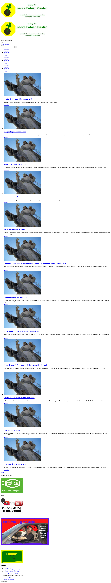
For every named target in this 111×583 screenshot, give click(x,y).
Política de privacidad (9, 579)
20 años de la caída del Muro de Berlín (18, 99)
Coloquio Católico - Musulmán (15, 297)
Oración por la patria (12, 430)
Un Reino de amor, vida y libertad (12, 571)
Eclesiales (6, 51)
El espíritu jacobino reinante (15, 132)
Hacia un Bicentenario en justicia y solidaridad (22, 331)
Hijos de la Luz (7, 568)
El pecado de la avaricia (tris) (15, 464)
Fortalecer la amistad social (14, 229)
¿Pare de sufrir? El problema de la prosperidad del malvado (27, 365)
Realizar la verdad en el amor (15, 164)
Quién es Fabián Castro (9, 577)
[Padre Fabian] (25, 37)
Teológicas (6, 52)
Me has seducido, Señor (13, 197)
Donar (5, 55)
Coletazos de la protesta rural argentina (19, 398)
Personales (6, 49)
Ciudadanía (6, 53)
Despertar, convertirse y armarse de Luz (13, 570)
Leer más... (6, 105)
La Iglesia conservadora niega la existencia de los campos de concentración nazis (35, 263)
